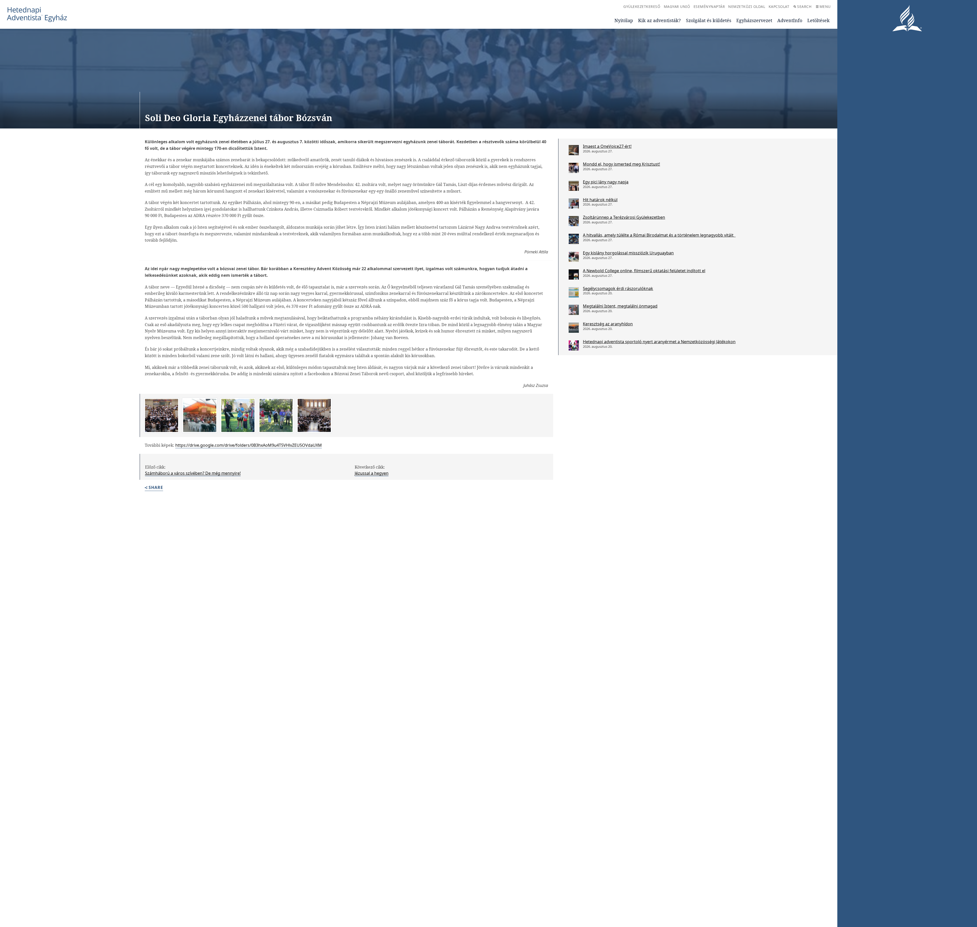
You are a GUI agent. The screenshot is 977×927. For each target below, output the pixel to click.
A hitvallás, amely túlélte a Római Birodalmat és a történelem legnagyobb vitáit (659, 235)
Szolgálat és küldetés (708, 20)
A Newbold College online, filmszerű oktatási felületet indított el (644, 270)
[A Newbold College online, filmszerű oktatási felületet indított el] (574, 274)
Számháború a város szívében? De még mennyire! (193, 473)
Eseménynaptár (709, 6)
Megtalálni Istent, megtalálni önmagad (620, 306)
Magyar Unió (677, 6)
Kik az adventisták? (659, 20)
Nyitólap (623, 20)
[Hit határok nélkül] (574, 203)
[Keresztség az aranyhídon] (574, 328)
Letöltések (818, 20)
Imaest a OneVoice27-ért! (607, 146)
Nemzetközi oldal (746, 6)
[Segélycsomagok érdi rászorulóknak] (574, 292)
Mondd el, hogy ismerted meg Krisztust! (621, 164)
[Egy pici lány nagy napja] (574, 186)
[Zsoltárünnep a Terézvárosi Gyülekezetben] (574, 221)
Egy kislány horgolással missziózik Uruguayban (628, 253)
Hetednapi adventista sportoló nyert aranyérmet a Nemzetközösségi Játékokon (659, 341)
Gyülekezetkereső (641, 6)
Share (156, 487)
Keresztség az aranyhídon (608, 324)
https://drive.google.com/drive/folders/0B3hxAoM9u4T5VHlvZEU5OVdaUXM (248, 445)
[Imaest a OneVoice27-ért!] (574, 150)
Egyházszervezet (754, 20)
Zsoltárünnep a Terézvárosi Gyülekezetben (624, 217)
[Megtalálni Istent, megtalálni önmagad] (574, 310)
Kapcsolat (779, 6)
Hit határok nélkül (600, 199)
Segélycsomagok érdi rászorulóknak (618, 288)
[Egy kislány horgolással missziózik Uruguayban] (574, 257)
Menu (825, 6)
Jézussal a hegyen (372, 473)
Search (804, 6)
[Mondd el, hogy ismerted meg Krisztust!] (574, 168)
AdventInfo (789, 20)
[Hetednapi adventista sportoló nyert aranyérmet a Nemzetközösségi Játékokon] (574, 345)
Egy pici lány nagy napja (605, 182)
